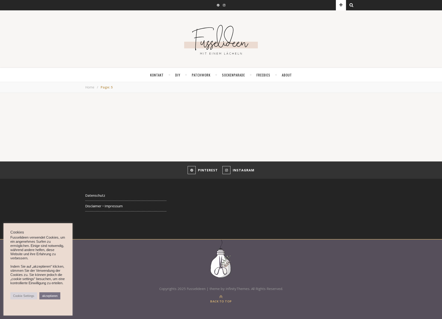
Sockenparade (233, 74)
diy (177, 74)
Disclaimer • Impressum (104, 206)
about (287, 74)
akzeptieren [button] (50, 296)
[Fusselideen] (221, 39)
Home (89, 87)
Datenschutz (95, 195)
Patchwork (201, 74)
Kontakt (157, 74)
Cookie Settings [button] (23, 296)
